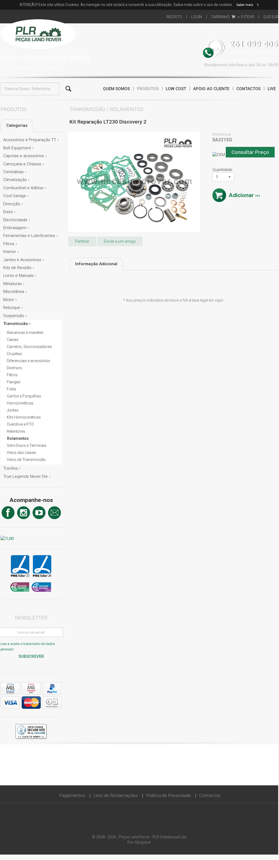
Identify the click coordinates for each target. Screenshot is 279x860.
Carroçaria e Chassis (22, 164)
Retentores (16, 431)
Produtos (148, 88)
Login (196, 17)
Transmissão (15, 323)
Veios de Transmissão (26, 459)
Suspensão (13, 315)
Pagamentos (72, 795)
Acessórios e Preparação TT (29, 139)
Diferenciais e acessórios (28, 361)
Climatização (15, 179)
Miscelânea (13, 291)
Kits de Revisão (17, 267)
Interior (9, 251)
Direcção (11, 203)
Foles (11, 389)
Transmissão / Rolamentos (106, 109)
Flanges (13, 382)
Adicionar (241, 195)
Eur (271, 17)
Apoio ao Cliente (211, 88)
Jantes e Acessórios (22, 259)
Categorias (16, 125)
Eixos (8, 211)
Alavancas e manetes (25, 332)
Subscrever (31, 656)
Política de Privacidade (168, 795)
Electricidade (15, 219)
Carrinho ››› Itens (233, 17)
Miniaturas (12, 283)
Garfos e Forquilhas (24, 396)
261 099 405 (253, 44)
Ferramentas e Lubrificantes (29, 235)
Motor (8, 299)
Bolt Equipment (17, 148)
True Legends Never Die (25, 476)
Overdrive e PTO (20, 424)
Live (272, 88)
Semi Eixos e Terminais (26, 445)
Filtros (8, 243)
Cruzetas (14, 354)
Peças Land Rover (38, 33)
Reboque (11, 307)
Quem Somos (116, 88)
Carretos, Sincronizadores (29, 346)
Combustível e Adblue (23, 187)
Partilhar (82, 241)
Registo (174, 17)
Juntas (12, 410)
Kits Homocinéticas (24, 417)
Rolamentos (18, 438)
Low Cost (176, 88)
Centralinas (13, 171)
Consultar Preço (250, 152)
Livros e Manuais (18, 275)
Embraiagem (14, 227)
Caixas (12, 339)
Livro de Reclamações (115, 795)
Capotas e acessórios (23, 155)
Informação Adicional (96, 263)
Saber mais (244, 5)
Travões (10, 468)
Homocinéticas (20, 403)
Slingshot (142, 842)
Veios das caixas (21, 452)
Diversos (14, 368)
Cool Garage (14, 195)
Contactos (248, 88)
